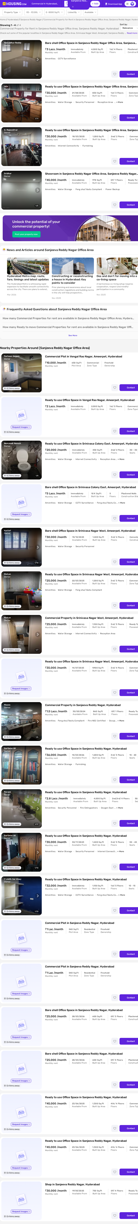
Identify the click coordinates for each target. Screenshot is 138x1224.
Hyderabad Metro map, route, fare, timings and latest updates (28, 277)
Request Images (20, 427)
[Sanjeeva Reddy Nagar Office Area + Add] (66, 4)
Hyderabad (13, 19)
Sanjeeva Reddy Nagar (31, 19)
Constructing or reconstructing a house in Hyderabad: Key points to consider (72, 279)
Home (3, 19)
